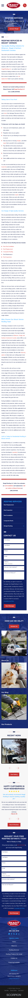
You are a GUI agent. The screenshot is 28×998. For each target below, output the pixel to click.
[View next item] (17, 768)
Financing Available (14, 962)
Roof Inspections (7, 257)
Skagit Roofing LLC (6, 69)
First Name (7, 540)
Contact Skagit (14, 29)
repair (4, 143)
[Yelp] (14, 934)
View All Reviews (14, 824)
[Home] (13, 5)
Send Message (10, 606)
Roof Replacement (8, 249)
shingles (19, 140)
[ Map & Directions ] (14, 978)
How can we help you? (10, 572)
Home (14, 941)
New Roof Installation (8, 246)
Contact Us (14, 626)
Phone (6, 550)
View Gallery (14, 774)
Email (5, 556)
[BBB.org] (19, 934)
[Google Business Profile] (9, 934)
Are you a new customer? (10, 567)
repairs (17, 194)
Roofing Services (14, 950)
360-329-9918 (14, 931)
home (5, 113)
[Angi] (16, 934)
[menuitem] (14, 505)
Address (6, 561)
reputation (14, 452)
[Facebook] (11, 934)
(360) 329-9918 (16, 91)
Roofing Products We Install (14, 954)
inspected (3, 167)
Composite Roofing (8, 251)
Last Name (7, 545)
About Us (14, 945)
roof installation (9, 485)
